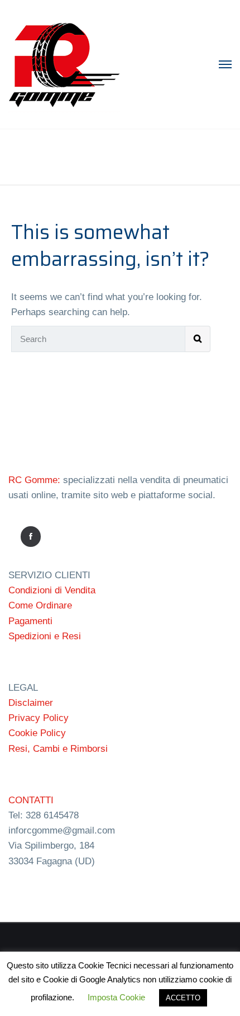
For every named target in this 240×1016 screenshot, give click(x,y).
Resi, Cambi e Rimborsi (58, 748)
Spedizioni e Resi (44, 636)
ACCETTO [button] (183, 998)
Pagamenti (30, 621)
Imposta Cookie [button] (116, 997)
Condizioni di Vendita (51, 590)
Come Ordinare (40, 605)
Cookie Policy (37, 733)
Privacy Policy (38, 718)
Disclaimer (30, 702)
